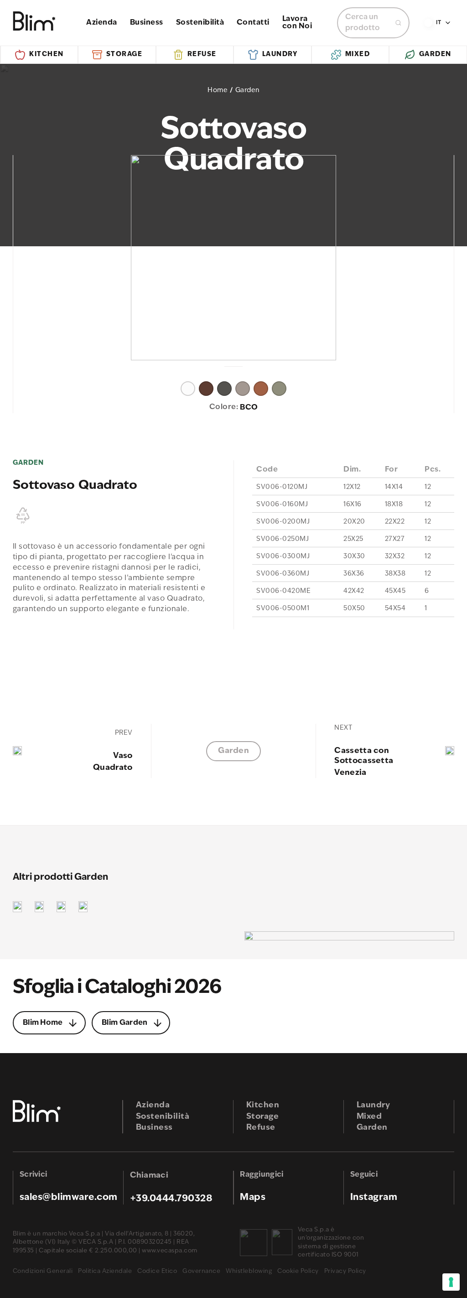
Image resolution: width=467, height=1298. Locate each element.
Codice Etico (157, 1271)
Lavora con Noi (297, 23)
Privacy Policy (345, 1271)
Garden (435, 54)
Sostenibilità (200, 22)
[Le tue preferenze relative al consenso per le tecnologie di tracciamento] (451, 1282)
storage (124, 54)
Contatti (253, 22)
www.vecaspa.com (169, 1251)
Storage (262, 1117)
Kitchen (46, 54)
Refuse (202, 54)
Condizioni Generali (43, 1271)
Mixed (357, 54)
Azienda (101, 22)
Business (146, 22)
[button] (188, 384)
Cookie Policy (298, 1271)
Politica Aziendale (105, 1271)
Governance (201, 1271)
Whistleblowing (249, 1271)
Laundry (280, 54)
